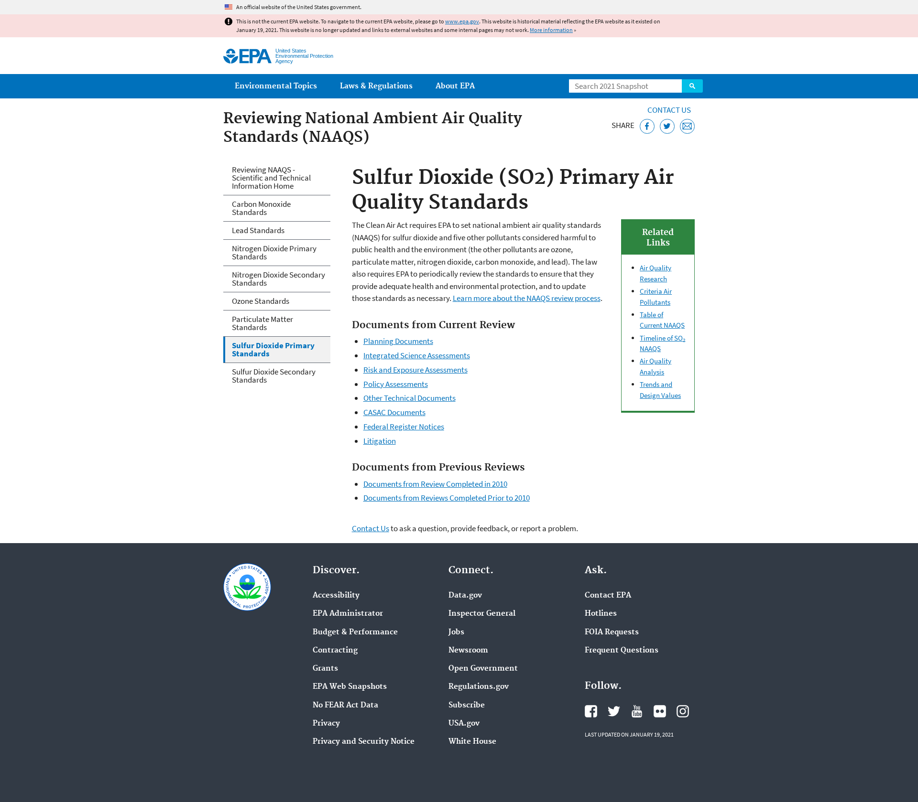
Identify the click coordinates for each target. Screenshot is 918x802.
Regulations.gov (478, 687)
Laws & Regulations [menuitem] (376, 86)
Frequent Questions (621, 650)
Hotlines (601, 614)
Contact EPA (608, 595)
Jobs (456, 632)
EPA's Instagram (683, 711)
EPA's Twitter (614, 711)
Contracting (335, 650)
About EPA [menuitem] (455, 86)
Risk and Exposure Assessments (415, 369)
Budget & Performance (355, 632)
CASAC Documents (394, 412)
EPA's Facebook (591, 711)
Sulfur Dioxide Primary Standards (273, 349)
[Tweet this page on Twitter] (667, 126)
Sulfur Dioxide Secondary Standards (274, 375)
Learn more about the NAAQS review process (527, 298)
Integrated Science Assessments (416, 355)
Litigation (379, 441)
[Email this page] (687, 126)
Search (692, 86)
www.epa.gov (462, 21)
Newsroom (468, 650)
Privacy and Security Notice (364, 742)
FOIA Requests (612, 632)
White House (472, 742)
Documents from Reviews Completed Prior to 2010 (446, 497)
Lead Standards (258, 230)
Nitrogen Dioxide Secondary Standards (278, 278)
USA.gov (464, 723)
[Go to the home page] (247, 56)
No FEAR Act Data (345, 705)
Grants (325, 668)
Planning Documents (398, 341)
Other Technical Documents (409, 398)
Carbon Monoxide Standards (261, 208)
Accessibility (336, 595)
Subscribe (466, 705)
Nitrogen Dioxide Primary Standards (274, 252)
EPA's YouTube (637, 711)
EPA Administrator (348, 614)
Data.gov (465, 595)
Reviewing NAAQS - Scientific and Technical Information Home (271, 177)
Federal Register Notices (403, 426)
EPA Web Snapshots (350, 687)
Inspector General (481, 614)
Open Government (483, 668)
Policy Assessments (395, 384)
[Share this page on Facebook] (647, 126)
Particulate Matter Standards (262, 323)
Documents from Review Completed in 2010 (435, 484)
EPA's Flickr (660, 711)
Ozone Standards (260, 301)
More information (551, 29)
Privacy (326, 723)
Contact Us (669, 110)
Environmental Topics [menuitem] (276, 86)
